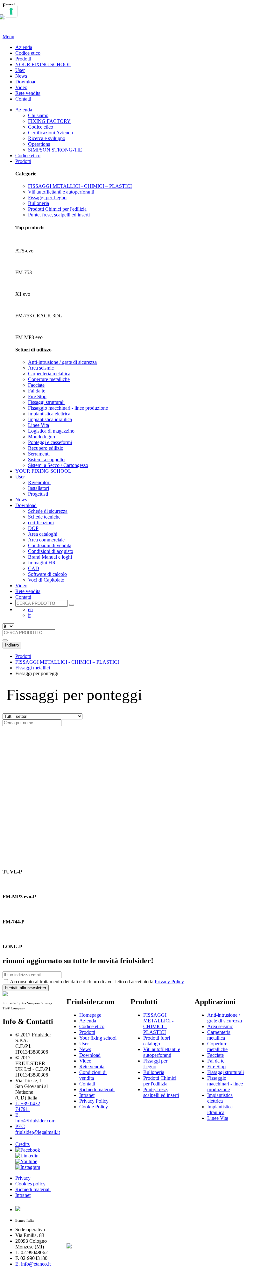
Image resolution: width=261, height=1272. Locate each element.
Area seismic (41, 368)
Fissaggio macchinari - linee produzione (68, 408)
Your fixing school (97, 1038)
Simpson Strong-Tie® (87, 1141)
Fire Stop (37, 396)
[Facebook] (27, 1150)
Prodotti (23, 58)
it (29, 615)
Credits (22, 1144)
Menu (8, 36)
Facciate (36, 385)
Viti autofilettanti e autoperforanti (61, 191)
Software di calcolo (47, 574)
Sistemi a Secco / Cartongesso (58, 465)
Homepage (90, 1015)
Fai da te (36, 390)
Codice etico (27, 53)
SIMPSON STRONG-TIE (55, 149)
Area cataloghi (42, 534)
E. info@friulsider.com (35, 1117)
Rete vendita (27, 93)
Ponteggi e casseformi (50, 442)
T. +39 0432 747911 (27, 1106)
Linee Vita (38, 425)
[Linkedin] (27, 1155)
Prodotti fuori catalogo (156, 1040)
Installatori (38, 488)
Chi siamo (38, 115)
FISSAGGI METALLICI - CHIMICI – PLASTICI (80, 186)
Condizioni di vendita (49, 545)
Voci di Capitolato (46, 580)
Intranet (23, 1195)
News (21, 76)
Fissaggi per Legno (47, 197)
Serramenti (39, 453)
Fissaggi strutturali (46, 402)
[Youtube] (26, 1161)
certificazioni (41, 522)
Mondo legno (41, 436)
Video (21, 87)
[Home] (5, 20)
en (30, 609)
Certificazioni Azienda (50, 132)
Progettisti (38, 494)
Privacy (23, 1178)
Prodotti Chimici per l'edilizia (57, 209)
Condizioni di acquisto (50, 551)
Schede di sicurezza (47, 511)
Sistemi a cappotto (46, 459)
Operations (39, 144)
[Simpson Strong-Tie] (92, 1245)
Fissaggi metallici (32, 667)
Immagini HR (42, 562)
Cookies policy (30, 1183)
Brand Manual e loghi (50, 557)
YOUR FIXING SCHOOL (43, 64)
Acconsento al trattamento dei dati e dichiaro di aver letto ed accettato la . (98, 981)
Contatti (23, 99)
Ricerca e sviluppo (46, 138)
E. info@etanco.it (33, 1264)
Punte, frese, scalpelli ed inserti (59, 214)
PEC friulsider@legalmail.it (37, 1129)
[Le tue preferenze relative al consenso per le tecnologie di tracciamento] (11, 11)
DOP (33, 528)
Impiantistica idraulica (50, 419)
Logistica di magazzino (51, 431)
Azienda (23, 47)
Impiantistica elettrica (49, 413)
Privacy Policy (169, 981)
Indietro (12, 645)
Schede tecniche (44, 516)
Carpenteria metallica (49, 373)
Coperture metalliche (49, 379)
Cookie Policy (93, 1106)
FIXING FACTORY (49, 121)
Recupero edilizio (45, 448)
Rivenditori (39, 482)
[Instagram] (27, 1167)
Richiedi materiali (33, 1189)
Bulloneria (38, 203)
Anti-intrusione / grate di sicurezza (62, 362)
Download (26, 81)
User (20, 70)
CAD (33, 568)
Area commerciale (46, 539)
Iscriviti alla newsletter (25, 988)
